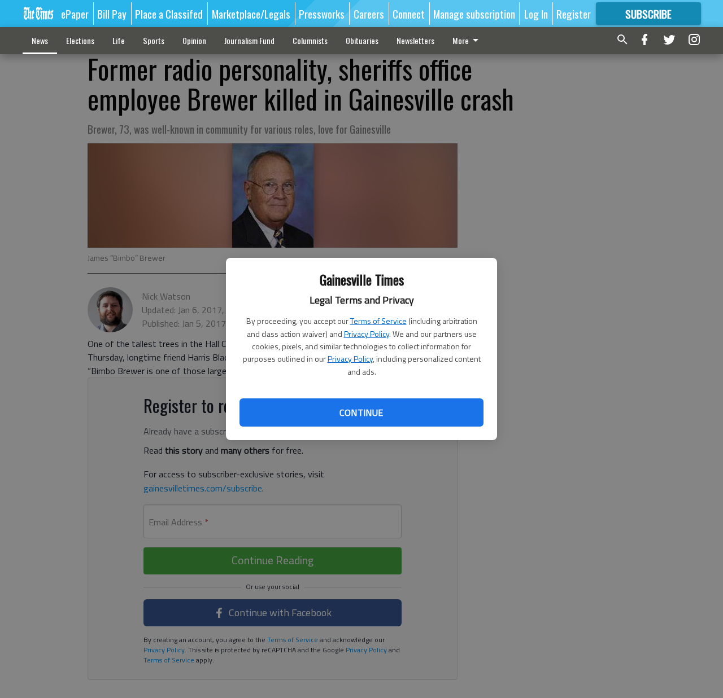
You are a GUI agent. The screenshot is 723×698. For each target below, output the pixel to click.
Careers (369, 13)
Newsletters (415, 40)
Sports (153, 40)
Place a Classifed (169, 13)
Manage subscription (474, 13)
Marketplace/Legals (251, 13)
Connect (409, 13)
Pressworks (322, 13)
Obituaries (362, 40)
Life (118, 40)
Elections (80, 40)
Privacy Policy (366, 334)
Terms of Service (378, 321)
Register (573, 13)
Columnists (310, 40)
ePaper (75, 13)
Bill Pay (112, 13)
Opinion (194, 40)
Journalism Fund (249, 40)
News (40, 40)
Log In (536, 13)
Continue (361, 412)
